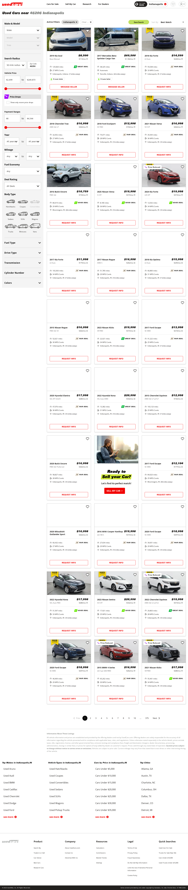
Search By (37, 848)
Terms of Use (132, 848)
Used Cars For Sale (165, 848)
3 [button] (95, 718)
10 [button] (135, 718)
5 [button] (106, 718)
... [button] (140, 718)
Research (87, 4)
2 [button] (90, 718)
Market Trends (101, 858)
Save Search (139, 22)
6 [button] (112, 718)
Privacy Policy (132, 853)
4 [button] (101, 718)
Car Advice (37, 858)
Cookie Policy (132, 875)
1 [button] (84, 718)
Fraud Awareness (134, 858)
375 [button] (147, 718)
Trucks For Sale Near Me (167, 853)
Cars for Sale (52, 4)
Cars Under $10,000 (166, 858)
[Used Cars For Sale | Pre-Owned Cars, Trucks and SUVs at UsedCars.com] (12, 4)
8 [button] (123, 718)
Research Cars (39, 868)
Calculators (100, 848)
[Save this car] (87, 31)
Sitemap (99, 863)
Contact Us (69, 853)
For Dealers (103, 4)
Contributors (101, 853)
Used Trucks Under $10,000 (168, 863)
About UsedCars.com (72, 848)
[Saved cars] (173, 4)
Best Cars (37, 863)
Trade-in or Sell (39, 853)
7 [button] (117, 718)
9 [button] (129, 718)
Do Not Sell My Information (137, 863)
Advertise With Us (71, 858)
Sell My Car (70, 4)
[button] (156, 719)
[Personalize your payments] (87, 59)
